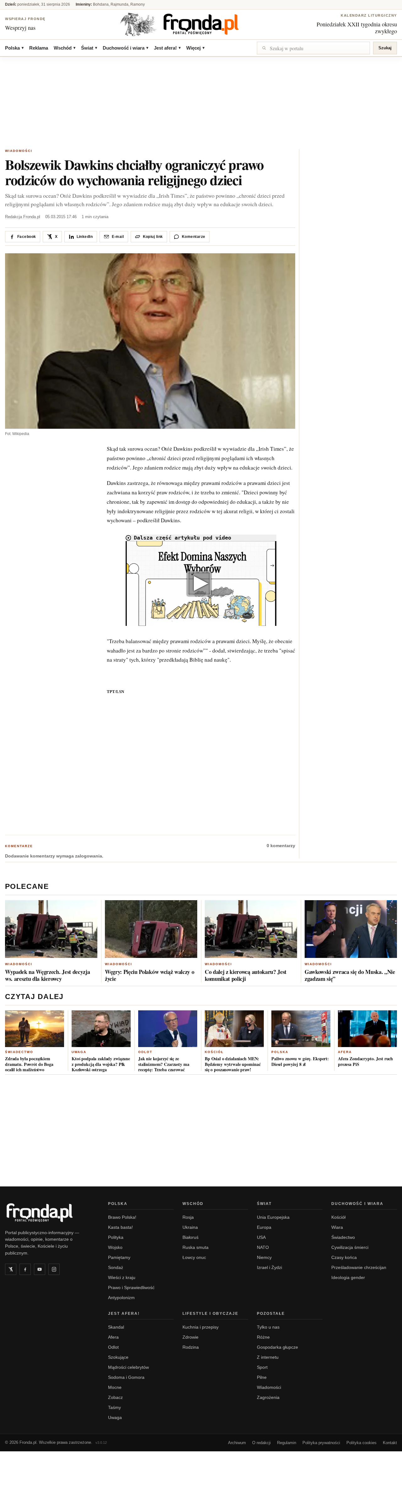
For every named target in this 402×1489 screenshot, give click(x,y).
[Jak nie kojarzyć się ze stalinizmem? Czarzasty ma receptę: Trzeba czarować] (167, 1028)
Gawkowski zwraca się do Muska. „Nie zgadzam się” (350, 975)
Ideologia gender (348, 1277)
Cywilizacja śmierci (349, 1247)
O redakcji (261, 1442)
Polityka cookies (361, 1442)
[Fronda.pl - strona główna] (49, 1212)
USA (261, 1237)
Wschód (64, 48)
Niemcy (264, 1257)
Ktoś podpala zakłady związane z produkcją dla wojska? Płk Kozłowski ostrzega (101, 1064)
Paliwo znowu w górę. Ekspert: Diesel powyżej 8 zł (300, 1061)
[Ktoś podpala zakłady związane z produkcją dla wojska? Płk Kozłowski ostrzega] (101, 1028)
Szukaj (385, 48)
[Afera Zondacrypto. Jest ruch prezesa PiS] (367, 1028)
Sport (262, 1367)
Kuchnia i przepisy (200, 1327)
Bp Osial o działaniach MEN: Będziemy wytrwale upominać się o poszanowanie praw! (232, 1064)
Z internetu (268, 1357)
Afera (345, 1052)
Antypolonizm (121, 1297)
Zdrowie (190, 1337)
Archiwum (237, 1442)
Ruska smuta (195, 1247)
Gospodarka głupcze (277, 1347)
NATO (263, 1247)
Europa (264, 1227)
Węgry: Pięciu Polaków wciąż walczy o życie (149, 975)
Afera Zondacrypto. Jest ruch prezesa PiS (365, 1061)
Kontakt (390, 1442)
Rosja (188, 1217)
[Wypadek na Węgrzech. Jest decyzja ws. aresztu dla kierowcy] (51, 929)
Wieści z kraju (121, 1277)
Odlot (145, 1052)
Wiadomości (18, 151)
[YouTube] (39, 1269)
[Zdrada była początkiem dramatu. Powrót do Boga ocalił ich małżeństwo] (34, 1028)
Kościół (214, 1052)
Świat (89, 48)
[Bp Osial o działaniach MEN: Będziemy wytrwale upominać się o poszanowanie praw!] (234, 1028)
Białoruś (190, 1237)
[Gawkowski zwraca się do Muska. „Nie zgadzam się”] (351, 929)
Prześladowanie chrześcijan (358, 1267)
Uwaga (79, 1052)
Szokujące (118, 1357)
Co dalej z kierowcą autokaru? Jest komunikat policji (245, 975)
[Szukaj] (313, 48)
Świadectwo (19, 1052)
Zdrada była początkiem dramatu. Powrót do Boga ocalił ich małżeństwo (29, 1064)
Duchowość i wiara (125, 48)
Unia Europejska (273, 1217)
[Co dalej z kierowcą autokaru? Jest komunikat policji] (251, 929)
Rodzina (190, 1347)
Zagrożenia (268, 1397)
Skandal (116, 1327)
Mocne (115, 1387)
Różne (263, 1337)
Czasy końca (344, 1257)
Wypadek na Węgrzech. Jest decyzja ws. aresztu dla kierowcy (47, 975)
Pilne (262, 1377)
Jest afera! (167, 48)
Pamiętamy (119, 1257)
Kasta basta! (120, 1227)
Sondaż (115, 1267)
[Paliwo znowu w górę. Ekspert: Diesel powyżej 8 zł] (300, 1028)
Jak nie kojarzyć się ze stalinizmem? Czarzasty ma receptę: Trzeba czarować (163, 1064)
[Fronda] (201, 24)
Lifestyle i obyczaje (210, 1313)
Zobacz (115, 1397)
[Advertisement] (201, 103)
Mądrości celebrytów (128, 1367)
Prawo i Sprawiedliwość (131, 1287)
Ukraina (190, 1227)
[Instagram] (54, 1269)
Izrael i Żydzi (269, 1267)
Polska (14, 48)
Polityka (115, 1237)
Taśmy (114, 1407)
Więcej (195, 48)
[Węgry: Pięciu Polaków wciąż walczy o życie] (151, 929)
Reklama (38, 48)
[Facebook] (25, 1269)
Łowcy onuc (194, 1257)
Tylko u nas (268, 1327)
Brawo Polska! (122, 1217)
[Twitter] (10, 1269)
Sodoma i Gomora (126, 1377)
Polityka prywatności (321, 1442)
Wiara (337, 1227)
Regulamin (286, 1442)
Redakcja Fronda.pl (22, 216)
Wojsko (115, 1247)
